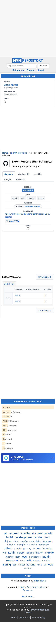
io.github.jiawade (18, 152)
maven (40, 552)
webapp (28, 568)
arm (40, 533)
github (14, 198)
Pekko (42, 587)
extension (32, 544)
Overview (8, 174)
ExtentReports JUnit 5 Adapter (32, 161)
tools (40, 564)
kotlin (12, 552)
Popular (31, 70)
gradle (18, 548)
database (47, 541)
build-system (23, 537)
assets (48, 533)
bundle (38, 537)
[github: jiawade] (5, 101)
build (9, 537)
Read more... (28, 596)
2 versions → (44, 277)
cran (31, 541)
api (34, 533)
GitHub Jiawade (11, 85)
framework (44, 544)
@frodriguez (40, 580)
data (38, 541)
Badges (7, 179)
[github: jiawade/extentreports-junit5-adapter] (28, 228)
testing (41, 198)
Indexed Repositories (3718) (28, 401)
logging (30, 552)
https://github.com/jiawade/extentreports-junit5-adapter (28, 215)
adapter (31, 198)
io (34, 548)
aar (6, 533)
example (21, 544)
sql (14, 564)
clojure (8, 541)
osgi (25, 556)
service (46, 560)
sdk (29, 560)
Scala (22, 587)
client (47, 537)
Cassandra (28, 590)
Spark (35, 587)
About (40, 70)
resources (12, 560)
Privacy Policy (38, 617)
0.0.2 (17, 295)
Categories (18, 70)
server (37, 560)
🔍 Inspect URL (12, 221)
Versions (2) (23, 174)
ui (45, 564)
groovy (27, 548)
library (21, 552)
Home (5, 152)
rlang (23, 560)
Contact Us (24, 617)
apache (26, 533)
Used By (38, 174)
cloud (16, 541)
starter (21, 564)
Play (28, 587)
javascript (47, 548)
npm (18, 556)
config (24, 541)
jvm (5, 552)
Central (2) (9, 283)
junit (22, 198)
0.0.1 (17, 301)
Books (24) (21, 179)
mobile (49, 552)
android (14, 533)
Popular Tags (28, 527)
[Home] (28, 62)
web (50, 564)
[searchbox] (21, 66)
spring (7, 564)
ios (39, 548)
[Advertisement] (28, 28)
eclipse (11, 544)
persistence (35, 556)
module (10, 556)
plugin (46, 556)
